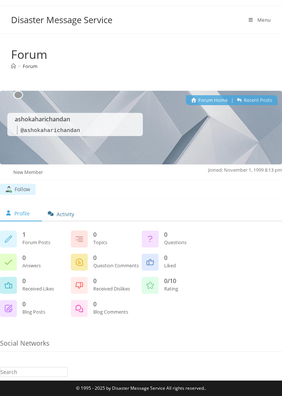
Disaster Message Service (61, 20)
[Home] (13, 66)
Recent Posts (257, 100)
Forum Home (212, 100)
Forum (30, 66)
